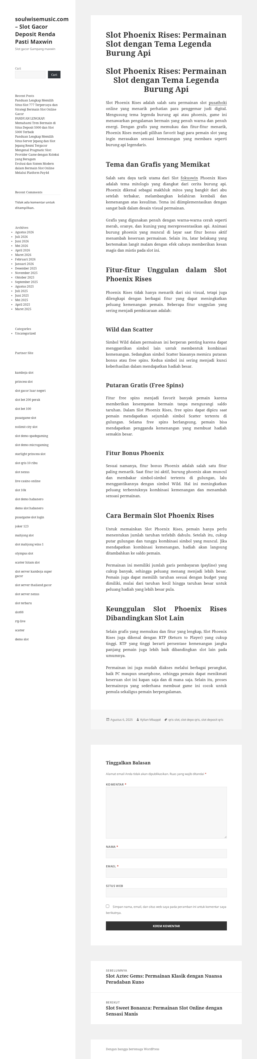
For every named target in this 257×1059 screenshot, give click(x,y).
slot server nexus (27, 594)
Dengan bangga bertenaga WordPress (132, 1049)
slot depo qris (190, 719)
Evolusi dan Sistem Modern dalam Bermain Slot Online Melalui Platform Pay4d (34, 168)
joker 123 (22, 526)
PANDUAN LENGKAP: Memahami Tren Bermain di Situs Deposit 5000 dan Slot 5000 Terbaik (35, 125)
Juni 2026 (22, 241)
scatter (20, 630)
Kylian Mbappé (150, 719)
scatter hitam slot (27, 562)
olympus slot (24, 553)
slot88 (19, 612)
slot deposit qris (212, 719)
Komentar (116, 784)
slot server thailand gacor (33, 585)
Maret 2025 (23, 309)
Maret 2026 (23, 255)
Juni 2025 (22, 295)
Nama (112, 847)
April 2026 (22, 250)
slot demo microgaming (31, 445)
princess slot (24, 381)
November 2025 (26, 273)
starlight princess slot (30, 454)
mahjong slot (24, 535)
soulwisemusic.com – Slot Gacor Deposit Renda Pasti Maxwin (42, 30)
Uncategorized (25, 333)
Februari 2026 (25, 259)
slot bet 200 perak (27, 400)
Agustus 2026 (24, 232)
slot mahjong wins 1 (29, 544)
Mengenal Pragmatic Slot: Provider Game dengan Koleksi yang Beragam (37, 154)
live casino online (27, 481)
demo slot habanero (29, 508)
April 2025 (22, 304)
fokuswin (189, 177)
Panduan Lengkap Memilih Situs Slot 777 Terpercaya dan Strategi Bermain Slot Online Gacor (36, 107)
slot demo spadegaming (31, 436)
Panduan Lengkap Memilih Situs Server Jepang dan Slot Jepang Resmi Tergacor (35, 141)
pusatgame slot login (29, 517)
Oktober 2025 (24, 277)
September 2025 (26, 282)
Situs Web (114, 886)
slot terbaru (23, 603)
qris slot (173, 719)
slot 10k (20, 490)
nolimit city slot (26, 427)
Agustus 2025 (24, 286)
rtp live (20, 621)
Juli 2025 (21, 291)
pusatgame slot (25, 418)
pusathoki (218, 102)
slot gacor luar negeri (30, 390)
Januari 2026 (24, 264)
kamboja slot (24, 372)
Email (112, 866)
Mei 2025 (21, 300)
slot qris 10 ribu (26, 463)
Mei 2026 (21, 246)
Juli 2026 (21, 237)
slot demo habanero (29, 499)
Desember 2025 (26, 268)
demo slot (22, 639)
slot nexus (22, 472)
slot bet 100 (23, 409)
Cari (18, 68)
